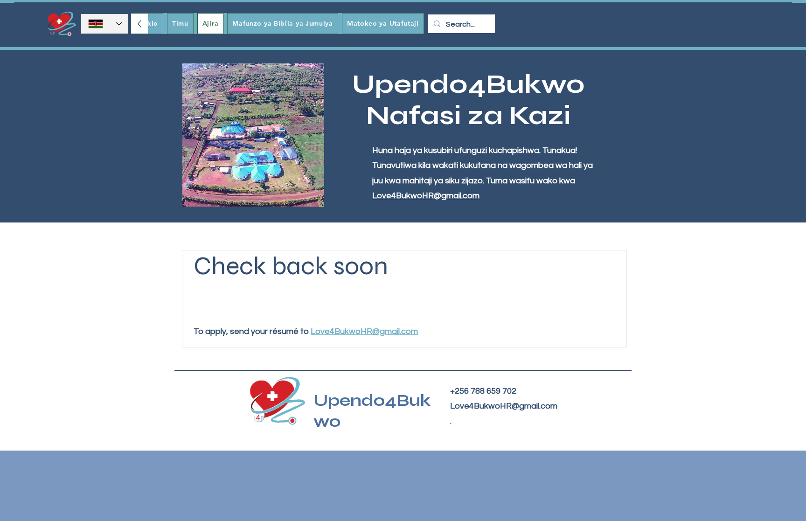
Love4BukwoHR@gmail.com (425, 195)
